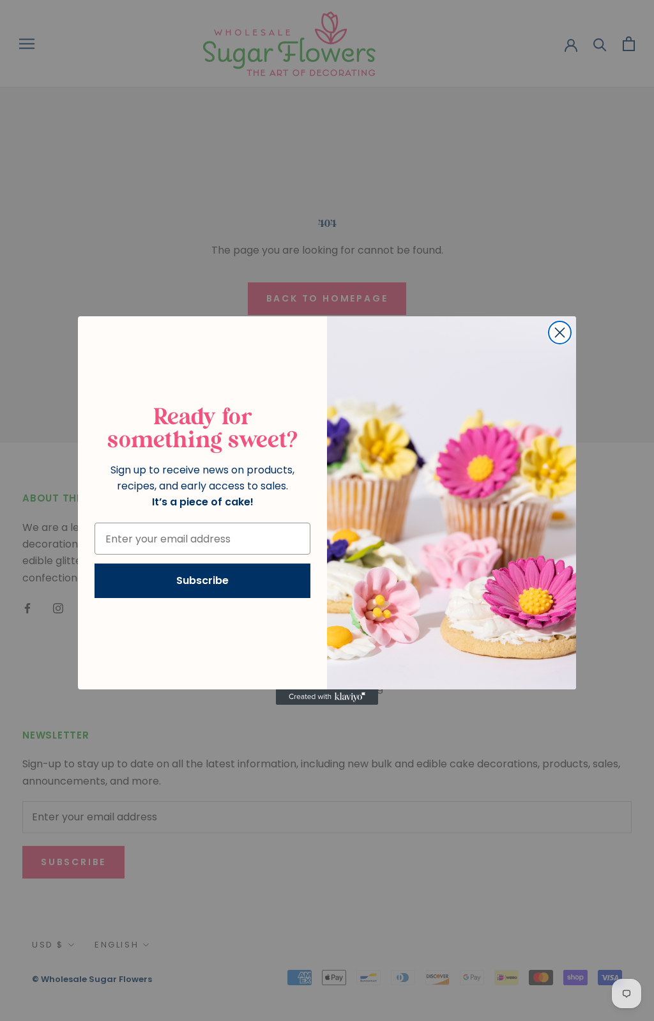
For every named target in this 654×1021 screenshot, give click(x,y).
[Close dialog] (560, 332)
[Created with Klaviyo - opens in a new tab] (327, 697)
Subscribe (202, 580)
